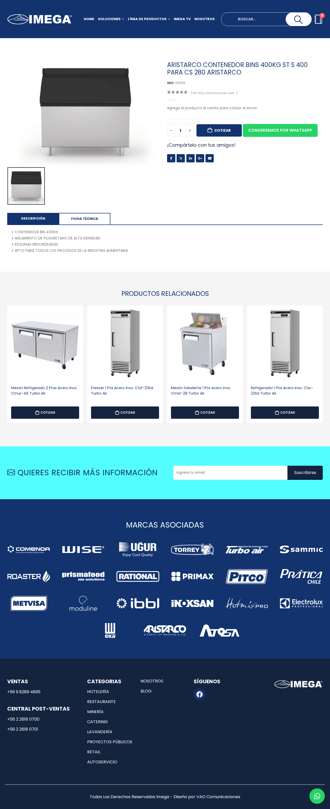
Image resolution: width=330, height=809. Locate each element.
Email (209, 158)
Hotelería (98, 692)
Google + (200, 158)
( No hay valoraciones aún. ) (213, 92)
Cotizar (222, 130)
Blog (146, 691)
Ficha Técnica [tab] (84, 218)
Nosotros (204, 18)
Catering (97, 722)
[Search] (298, 19)
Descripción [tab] (33, 218)
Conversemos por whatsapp (280, 130)
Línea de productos (147, 18)
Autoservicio (102, 762)
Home (89, 18)
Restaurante (101, 702)
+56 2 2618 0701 (22, 729)
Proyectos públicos (109, 742)
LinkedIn (190, 158)
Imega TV (182, 18)
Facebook (171, 158)
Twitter (181, 158)
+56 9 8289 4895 (23, 692)
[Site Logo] (39, 19)
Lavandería (99, 732)
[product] (45, 343)
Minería (95, 712)
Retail (93, 752)
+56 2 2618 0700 (23, 719)
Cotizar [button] (47, 412)
